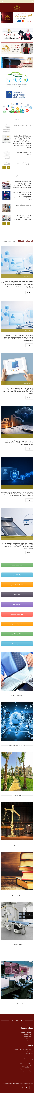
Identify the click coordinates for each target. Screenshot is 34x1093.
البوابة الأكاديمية (17, 575)
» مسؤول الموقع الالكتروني (26, 1063)
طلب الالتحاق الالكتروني (17, 585)
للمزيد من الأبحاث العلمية (9, 241)
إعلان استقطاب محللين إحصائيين (24, 164)
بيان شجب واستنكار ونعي (24, 205)
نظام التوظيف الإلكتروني (17, 634)
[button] (17, 17)
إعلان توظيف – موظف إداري (23, 125)
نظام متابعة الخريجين (17, 565)
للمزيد (30, 167)
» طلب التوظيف (28, 1038)
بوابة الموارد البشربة (17, 644)
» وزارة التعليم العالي (27, 1065)
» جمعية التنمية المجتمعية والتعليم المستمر (23, 1050)
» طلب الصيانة (29, 1040)
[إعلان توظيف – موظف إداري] (6, 128)
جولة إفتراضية (17, 594)
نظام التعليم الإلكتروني (17, 614)
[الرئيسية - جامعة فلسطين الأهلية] (17, 7)
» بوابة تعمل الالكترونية (27, 1071)
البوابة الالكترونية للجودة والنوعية (17, 624)
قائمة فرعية (17, 1020)
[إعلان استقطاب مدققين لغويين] (6, 155)
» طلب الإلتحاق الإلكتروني (26, 1032)
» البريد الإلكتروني (28, 1036)
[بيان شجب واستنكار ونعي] (6, 208)
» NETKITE (29, 1051)
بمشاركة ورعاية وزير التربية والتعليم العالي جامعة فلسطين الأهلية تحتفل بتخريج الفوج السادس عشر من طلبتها (22, 184)
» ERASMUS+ (29, 1053)
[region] (17, 17)
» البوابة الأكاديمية (28, 1034)
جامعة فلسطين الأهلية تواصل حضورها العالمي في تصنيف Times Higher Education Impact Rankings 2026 (22, 196)
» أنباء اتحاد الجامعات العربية (26, 1069)
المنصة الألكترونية (17, 604)
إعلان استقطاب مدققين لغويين (24, 153)
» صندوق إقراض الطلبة (27, 1067)
